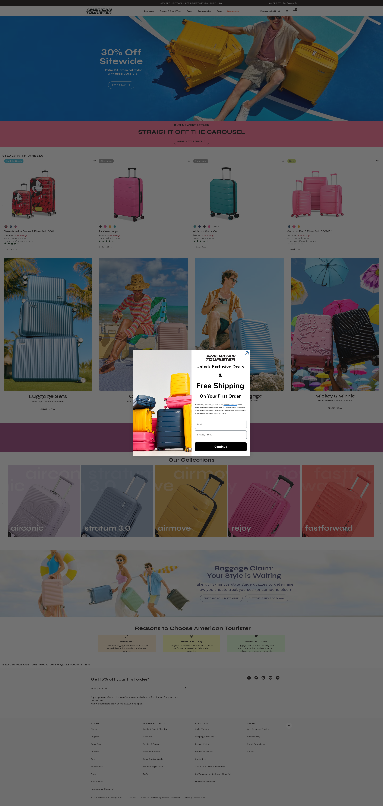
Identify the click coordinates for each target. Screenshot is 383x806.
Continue (220, 447)
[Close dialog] (247, 353)
